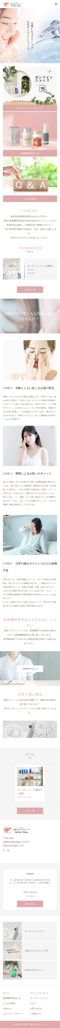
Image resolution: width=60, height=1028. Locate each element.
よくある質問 (30, 198)
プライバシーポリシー (13, 1013)
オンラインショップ (39, 998)
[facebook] (5, 849)
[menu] (56, 4)
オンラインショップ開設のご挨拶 (29, 791)
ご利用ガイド (36, 1013)
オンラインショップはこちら (30, 108)
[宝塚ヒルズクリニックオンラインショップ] (12, 4)
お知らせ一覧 (30, 289)
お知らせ (7, 1008)
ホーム (6, 992)
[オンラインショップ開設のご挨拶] (30, 776)
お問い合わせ (30, 904)
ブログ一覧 (30, 811)
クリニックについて (39, 992)
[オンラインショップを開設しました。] (14, 269)
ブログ (29, 797)
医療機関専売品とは (30, 153)
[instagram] (9, 849)
